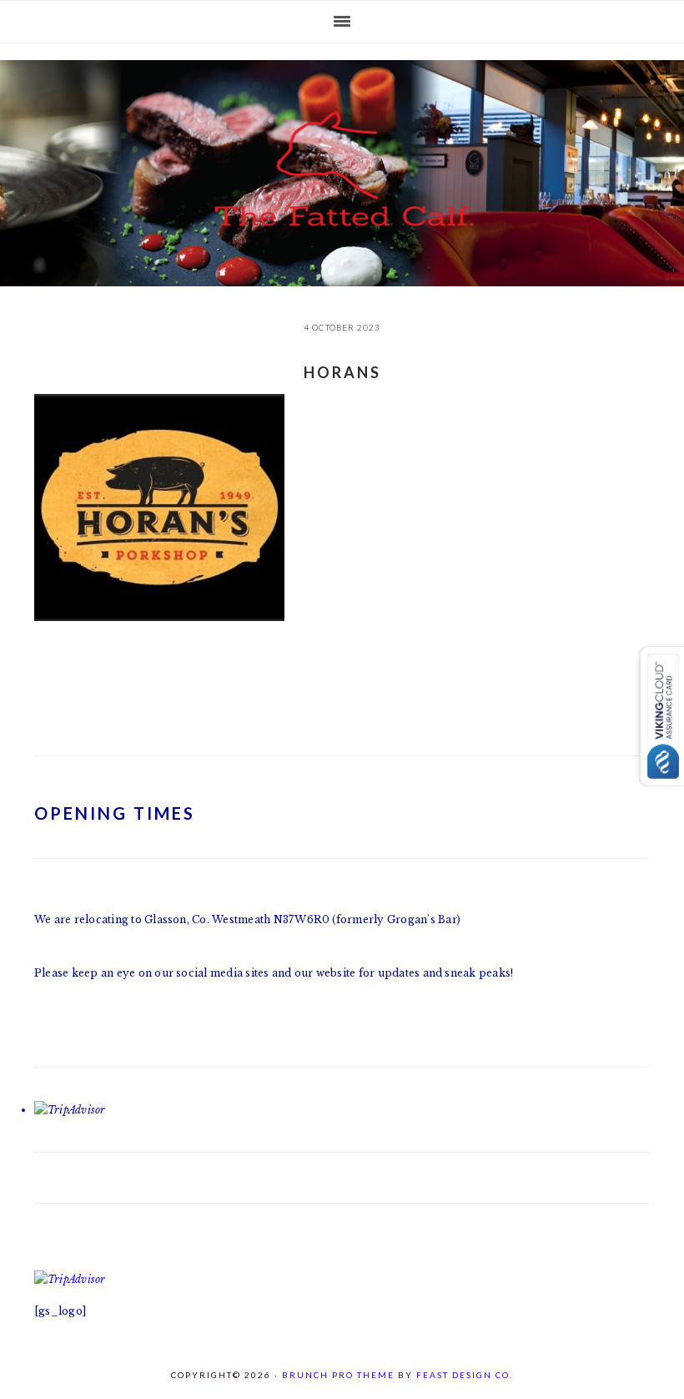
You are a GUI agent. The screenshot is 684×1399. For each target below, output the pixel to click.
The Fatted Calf (342, 168)
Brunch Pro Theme (338, 1375)
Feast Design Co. (464, 1375)
